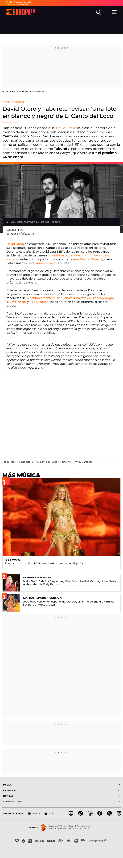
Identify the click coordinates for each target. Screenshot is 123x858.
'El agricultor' (39, 302)
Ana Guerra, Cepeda (87, 259)
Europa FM (9, 91)
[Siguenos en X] (109, 814)
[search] (98, 12)
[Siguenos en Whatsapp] (119, 814)
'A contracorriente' (39, 298)
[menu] (114, 11)
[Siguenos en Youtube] (71, 814)
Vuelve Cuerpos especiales (19, 2)
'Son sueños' (63, 298)
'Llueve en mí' (16, 302)
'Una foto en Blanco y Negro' (94, 298)
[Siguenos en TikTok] (80, 814)
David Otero (66, 128)
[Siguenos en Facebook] (99, 814)
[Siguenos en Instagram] (90, 814)
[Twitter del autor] (21, 229)
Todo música (39, 91)
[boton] (91, 784)
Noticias (24, 91)
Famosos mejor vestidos (18, 4)
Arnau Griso (44, 263)
